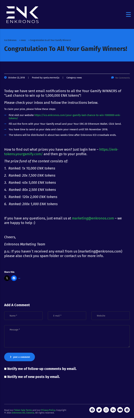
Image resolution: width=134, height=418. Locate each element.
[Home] (22, 14)
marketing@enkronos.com (93, 218)
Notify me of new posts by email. (33, 377)
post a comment (21, 357)
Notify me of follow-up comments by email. (42, 369)
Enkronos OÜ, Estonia (23, 412)
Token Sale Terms (23, 410)
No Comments (122, 77)
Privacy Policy (48, 410)
